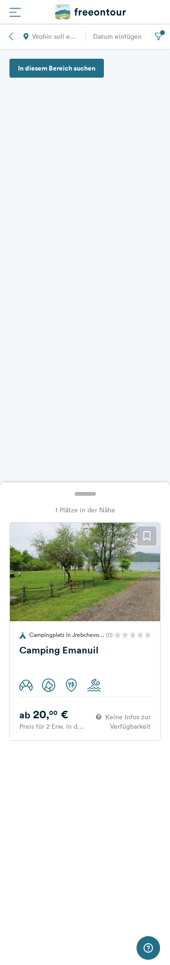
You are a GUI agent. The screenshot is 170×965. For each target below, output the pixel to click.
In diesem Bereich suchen (56, 68)
